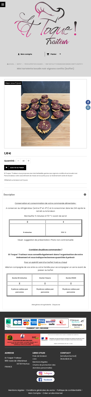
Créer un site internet (53, 393)
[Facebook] (88, 102)
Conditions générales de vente (40, 390)
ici (59, 304)
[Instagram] (88, 107)
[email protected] (68, 356)
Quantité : (9, 160)
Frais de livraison (40, 356)
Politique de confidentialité (69, 390)
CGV (35, 359)
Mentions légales (40, 362)
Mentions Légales (16, 390)
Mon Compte (34, 393)
